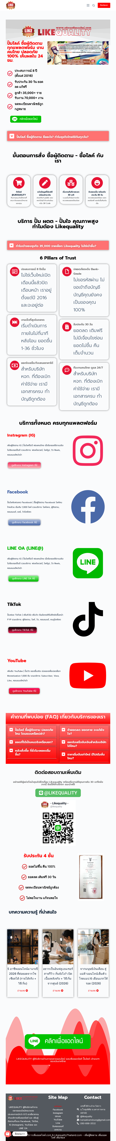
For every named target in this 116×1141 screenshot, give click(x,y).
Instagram (58, 1113)
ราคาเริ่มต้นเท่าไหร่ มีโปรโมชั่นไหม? (86, 756)
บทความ (58, 1129)
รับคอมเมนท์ (58, 1126)
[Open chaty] (7, 1134)
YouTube (58, 1119)
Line (58, 1123)
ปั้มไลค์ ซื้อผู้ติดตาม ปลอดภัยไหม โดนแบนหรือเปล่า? (34, 732)
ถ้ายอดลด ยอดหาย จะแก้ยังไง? (85, 732)
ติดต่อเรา (104, 5)
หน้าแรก (58, 1106)
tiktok (58, 1116)
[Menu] (88, 5)
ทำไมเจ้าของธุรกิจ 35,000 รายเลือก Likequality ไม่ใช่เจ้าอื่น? (56, 246)
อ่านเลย (21, 990)
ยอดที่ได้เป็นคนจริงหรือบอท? (34, 742)
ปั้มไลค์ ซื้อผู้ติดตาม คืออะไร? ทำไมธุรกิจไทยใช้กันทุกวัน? (53, 137)
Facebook (58, 1109)
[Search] (93, 5)
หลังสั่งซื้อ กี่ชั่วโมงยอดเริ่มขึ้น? (32, 752)
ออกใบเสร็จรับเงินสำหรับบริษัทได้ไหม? (86, 744)
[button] (58, 136)
